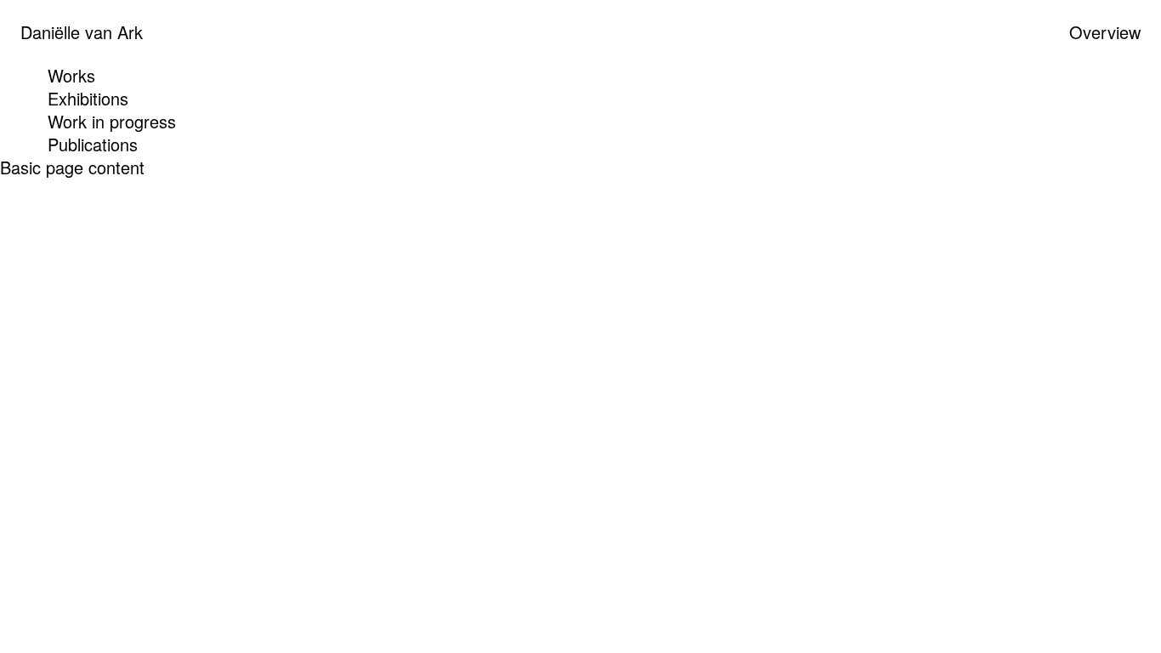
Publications (93, 144)
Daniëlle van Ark (81, 31)
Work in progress (112, 121)
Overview (1105, 31)
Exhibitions (88, 98)
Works (71, 75)
